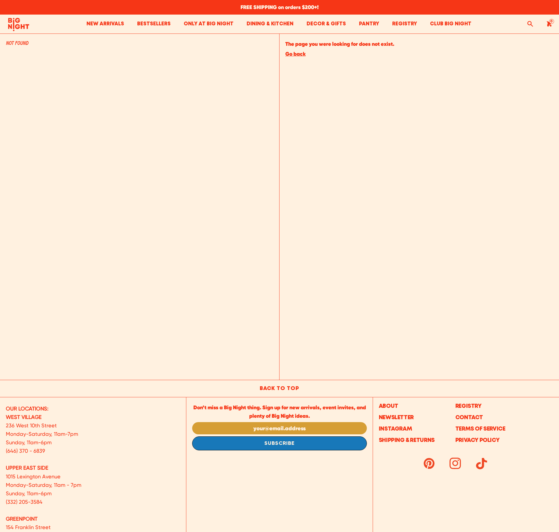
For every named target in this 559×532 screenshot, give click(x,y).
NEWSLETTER (396, 417)
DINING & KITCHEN (270, 24)
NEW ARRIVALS (105, 24)
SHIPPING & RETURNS (407, 440)
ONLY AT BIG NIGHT (208, 24)
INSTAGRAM (395, 428)
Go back (295, 53)
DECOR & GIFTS (326, 24)
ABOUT (388, 406)
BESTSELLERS (154, 24)
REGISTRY (404, 24)
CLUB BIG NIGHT (450, 24)
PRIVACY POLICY (477, 440)
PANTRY (369, 24)
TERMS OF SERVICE (480, 428)
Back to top (279, 388)
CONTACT (469, 417)
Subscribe (279, 443)
